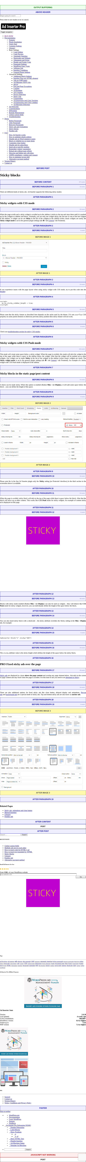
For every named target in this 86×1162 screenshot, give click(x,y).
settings (64, 965)
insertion (20, 965)
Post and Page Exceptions (22, 86)
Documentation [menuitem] (14, 1117)
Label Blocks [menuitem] (15, 1130)
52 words (82, 493)
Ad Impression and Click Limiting (25, 103)
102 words (82, 349)
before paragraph (58, 961)
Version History (10, 161)
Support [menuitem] (12, 1121)
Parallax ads (13, 131)
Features (12, 40)
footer (70, 963)
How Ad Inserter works (17, 135)
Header (2, 292)
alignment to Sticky (72, 677)
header (81, 963)
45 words (82, 670)
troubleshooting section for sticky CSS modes (24, 332)
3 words (82, 632)
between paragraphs (68, 961)
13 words (82, 186)
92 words (82, 209)
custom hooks (31, 963)
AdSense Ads (18, 68)
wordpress (2, 967)
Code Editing (18, 52)
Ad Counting (18, 92)
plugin (48, 965)
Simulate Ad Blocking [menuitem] (18, 1145)
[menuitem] (45, 1149)
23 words (82, 284)
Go (81, 877)
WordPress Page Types (21, 66)
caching (81, 961)
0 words (82, 230)
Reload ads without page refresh (20, 151)
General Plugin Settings (21, 72)
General (51, 221)
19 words (82, 647)
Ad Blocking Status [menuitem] (17, 1143)
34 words (82, 687)
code (18, 963)
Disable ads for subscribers (18, 145)
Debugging (13, 111)
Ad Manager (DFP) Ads (22, 82)
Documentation (9, 38)
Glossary (12, 48)
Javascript (26, 965)
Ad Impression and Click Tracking (25, 101)
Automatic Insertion (20, 56)
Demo (6, 119)
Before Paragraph (15, 121)
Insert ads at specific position (19, 147)
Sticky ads (3, 675)
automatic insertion (46, 961)
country (22, 963)
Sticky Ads (17, 96)
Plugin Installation (15, 42)
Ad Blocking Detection (21, 105)
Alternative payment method (19, 159)
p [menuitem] (15, 1134)
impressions (14, 965)
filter (66, 963)
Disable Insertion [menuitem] (17, 1141)
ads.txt (15, 84)
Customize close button (17, 143)
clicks (1, 963)
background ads (11, 694)
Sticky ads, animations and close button (18, 810)
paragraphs (32, 965)
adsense (20, 961)
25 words (82, 615)
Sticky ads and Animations (18, 127)
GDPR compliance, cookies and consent (23, 155)
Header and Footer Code (22, 62)
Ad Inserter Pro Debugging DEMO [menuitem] (18, 1125)
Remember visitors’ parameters (20, 149)
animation (37, 961)
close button (13, 963)
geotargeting (75, 963)
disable (53, 963)
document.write (59, 963)
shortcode (70, 965)
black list (76, 961)
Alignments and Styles (21, 60)
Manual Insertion (10, 812)
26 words (82, 476)
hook (1, 965)
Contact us (8, 163)
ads (16, 961)
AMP (32, 961)
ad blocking (3, 961)
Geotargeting (18, 98)
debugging (38, 963)
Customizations (14, 109)
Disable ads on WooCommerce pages (22, 139)
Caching (16, 88)
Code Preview (18, 54)
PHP (36, 965)
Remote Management (16, 113)
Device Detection (19, 94)
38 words (82, 309)
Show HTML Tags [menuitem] (17, 1139)
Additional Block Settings (22, 76)
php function (42, 965)
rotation (52, 965)
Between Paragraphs (16, 125)
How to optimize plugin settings (20, 137)
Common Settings (15, 46)
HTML (9, 965)
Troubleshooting (14, 117)
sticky (74, 965)
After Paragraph (14, 123)
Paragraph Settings (20, 64)
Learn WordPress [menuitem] (15, 1119)
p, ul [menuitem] (16, 1136)
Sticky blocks (13, 129)
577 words (82, 182)
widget (82, 965)
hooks (4, 965)
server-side (58, 965)
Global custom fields (16, 115)
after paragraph (27, 961)
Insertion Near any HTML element (25, 78)
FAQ (6, 133)
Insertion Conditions (20, 70)
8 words (82, 326)
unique (78, 965)
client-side (6, 963)
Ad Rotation (17, 90)
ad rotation (11, 961)
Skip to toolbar (5, 1111)
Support (7, 1097)
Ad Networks (14, 107)
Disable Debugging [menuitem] (17, 1127)
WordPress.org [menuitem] (14, 1115)
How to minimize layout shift (19, 157)
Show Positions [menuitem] (16, 1132)
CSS (25, 963)
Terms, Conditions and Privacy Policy (17, 1103)
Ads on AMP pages (20, 80)
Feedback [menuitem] (12, 1123)
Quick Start (13, 44)
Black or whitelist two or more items (22, 141)
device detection (46, 963)
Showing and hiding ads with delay (21, 153)
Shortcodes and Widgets (21, 58)
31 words (82, 379)
